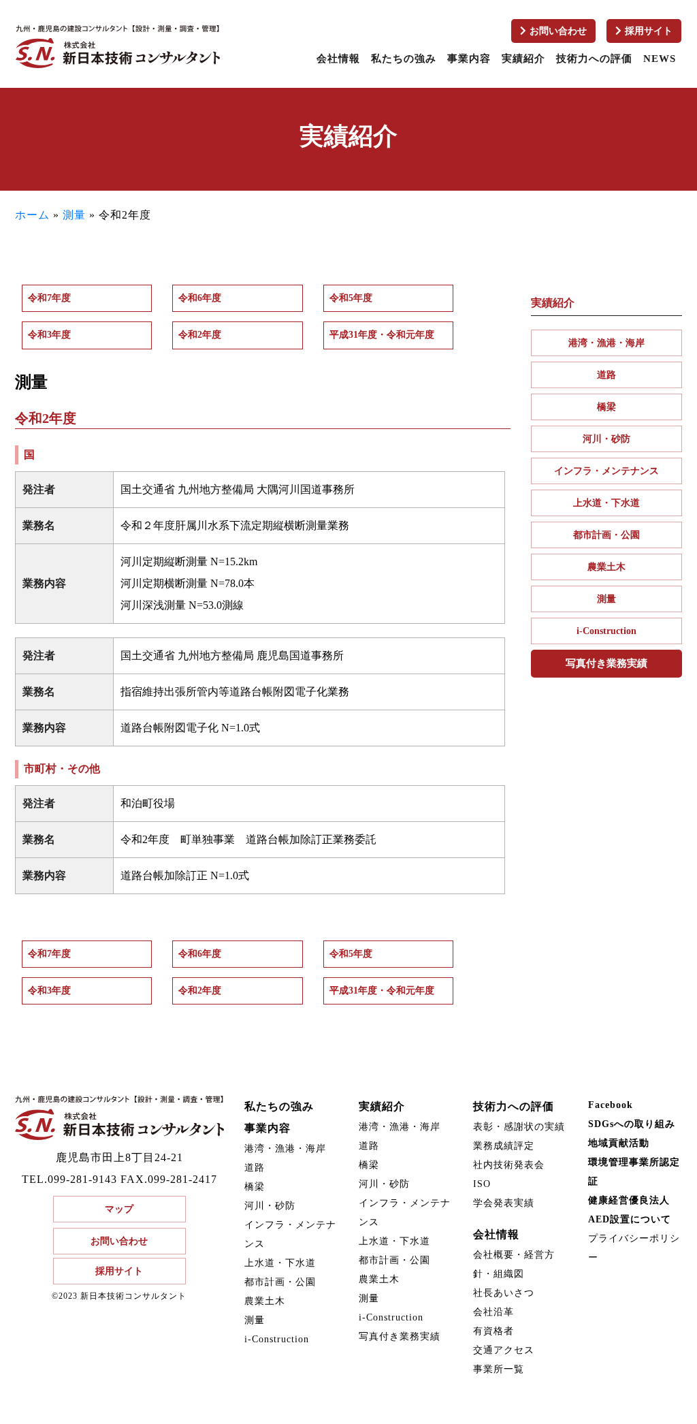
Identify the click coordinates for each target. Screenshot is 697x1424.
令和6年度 (199, 298)
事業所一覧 (498, 1369)
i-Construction (606, 631)
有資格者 (493, 1331)
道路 (606, 375)
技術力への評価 (594, 58)
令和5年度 (350, 298)
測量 (74, 215)
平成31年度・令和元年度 (381, 335)
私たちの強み (403, 58)
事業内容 (469, 58)
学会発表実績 (503, 1203)
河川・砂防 (606, 439)
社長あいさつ (503, 1293)
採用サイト (648, 31)
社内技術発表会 (509, 1165)
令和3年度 (49, 335)
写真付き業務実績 (606, 663)
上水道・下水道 (606, 503)
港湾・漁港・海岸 (606, 343)
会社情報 (338, 58)
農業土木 (606, 567)
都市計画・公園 (606, 535)
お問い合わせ (558, 31)
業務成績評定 (503, 1146)
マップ (119, 1209)
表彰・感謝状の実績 (519, 1127)
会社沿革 (493, 1312)
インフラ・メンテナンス (606, 471)
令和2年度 (199, 335)
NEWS (659, 58)
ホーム (32, 215)
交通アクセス (503, 1350)
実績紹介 (523, 58)
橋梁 (606, 407)
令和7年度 (49, 298)
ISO (482, 1184)
